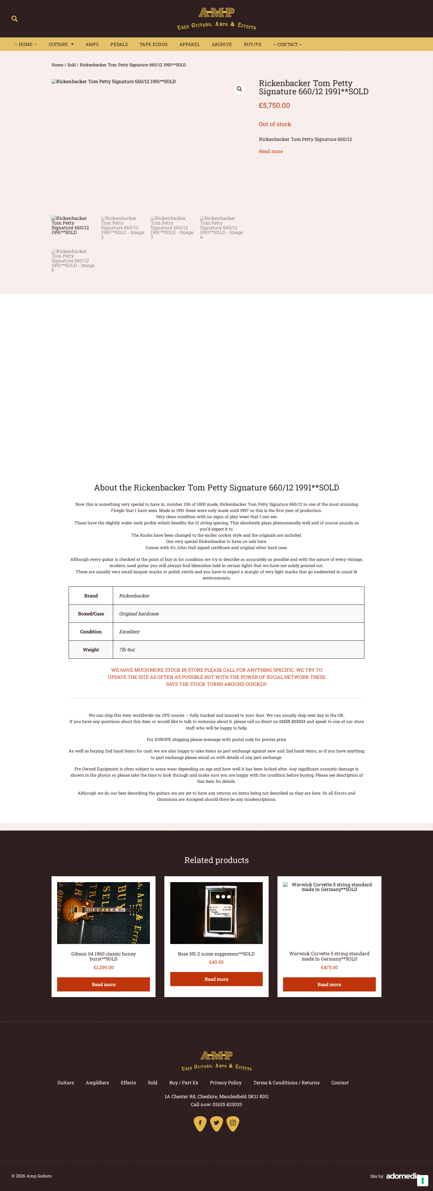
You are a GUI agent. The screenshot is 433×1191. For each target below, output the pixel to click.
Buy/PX (253, 44)
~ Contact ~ (287, 44)
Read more (271, 151)
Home (57, 64)
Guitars (58, 44)
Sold (71, 64)
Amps (92, 44)
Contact (340, 1082)
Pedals (119, 44)
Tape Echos (154, 44)
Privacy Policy (226, 1082)
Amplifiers (97, 1082)
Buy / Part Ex (183, 1082)
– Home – (25, 44)
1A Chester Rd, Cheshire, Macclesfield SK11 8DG (217, 1096)
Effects (128, 1082)
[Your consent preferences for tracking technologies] (422, 1180)
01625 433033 (292, 721)
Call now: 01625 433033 (216, 1104)
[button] (14, 19)
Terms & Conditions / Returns (286, 1082)
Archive (222, 44)
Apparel (189, 44)
